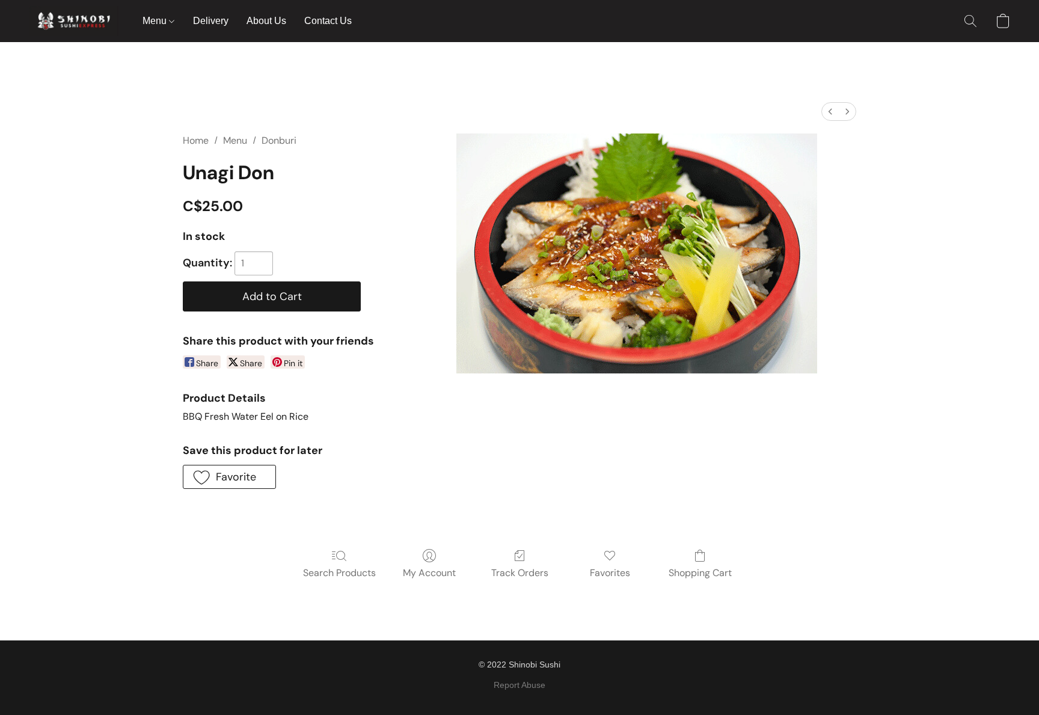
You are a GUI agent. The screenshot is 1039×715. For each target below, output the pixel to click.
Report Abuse (519, 685)
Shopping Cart (700, 572)
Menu (156, 21)
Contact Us (328, 21)
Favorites (610, 572)
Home (196, 140)
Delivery (210, 21)
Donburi (279, 140)
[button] (73, 21)
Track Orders (519, 572)
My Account (429, 572)
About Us (266, 21)
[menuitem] (830, 111)
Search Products (339, 572)
